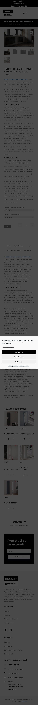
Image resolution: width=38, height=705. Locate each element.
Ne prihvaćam (19, 357)
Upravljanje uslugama (8, 347)
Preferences (19, 362)
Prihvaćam (19, 352)
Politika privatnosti (13, 366)
